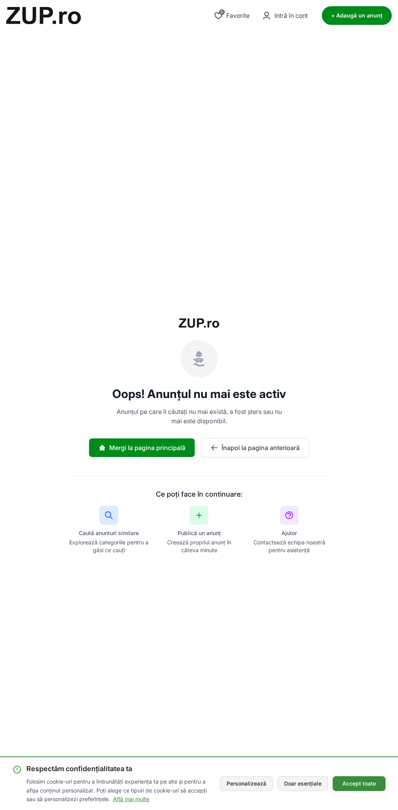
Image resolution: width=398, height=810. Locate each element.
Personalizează (246, 783)
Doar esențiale (302, 783)
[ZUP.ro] (43, 15)
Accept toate (359, 783)
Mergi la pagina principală (147, 448)
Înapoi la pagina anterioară (261, 448)
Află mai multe (131, 799)
